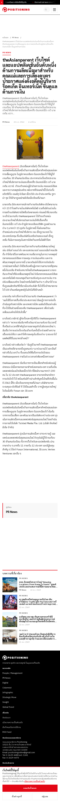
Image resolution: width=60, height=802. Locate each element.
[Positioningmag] (16, 9)
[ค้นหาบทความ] (46, 9)
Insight (5, 702)
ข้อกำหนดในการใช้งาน (11, 727)
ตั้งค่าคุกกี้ (17, 796)
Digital (5, 683)
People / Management (12, 673)
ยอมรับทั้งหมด (29, 788)
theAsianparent (10, 166)
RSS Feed (6, 732)
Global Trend (8, 707)
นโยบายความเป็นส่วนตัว (12, 722)
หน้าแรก (5, 37)
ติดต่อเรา (6, 717)
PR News (15, 37)
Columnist (7, 687)
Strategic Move (9, 697)
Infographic (7, 692)
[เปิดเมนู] (54, 10)
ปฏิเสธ (45, 796)
